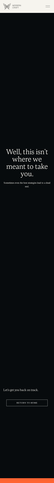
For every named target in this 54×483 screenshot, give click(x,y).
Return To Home (27, 403)
